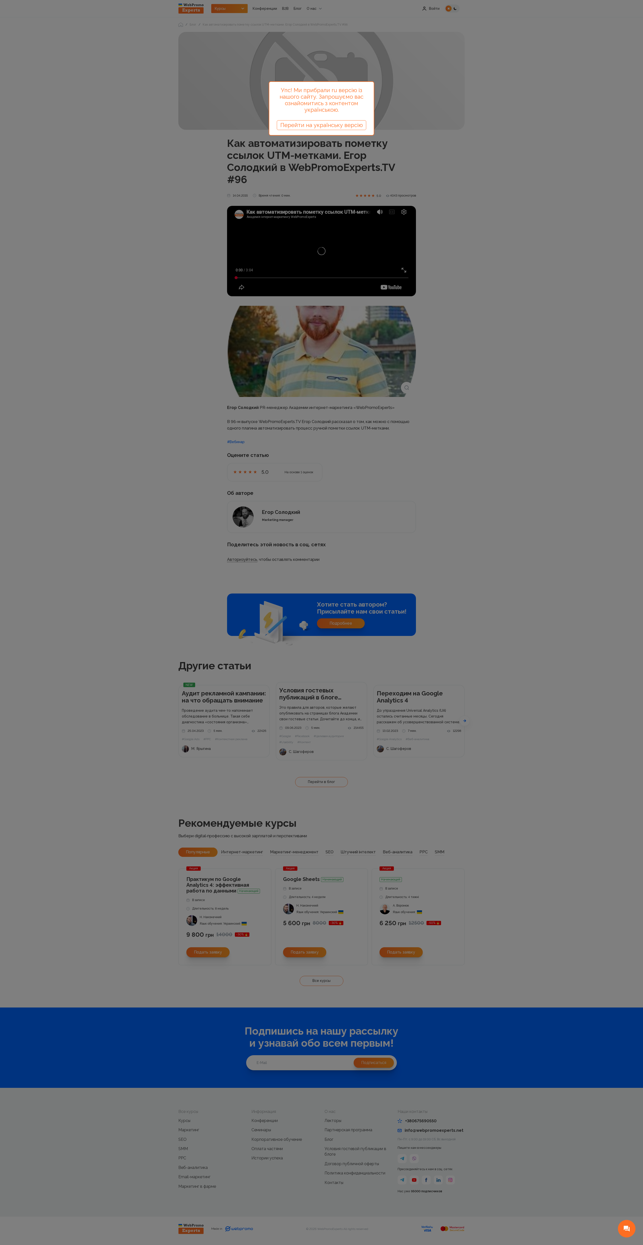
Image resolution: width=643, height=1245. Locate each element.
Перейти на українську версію (321, 125)
